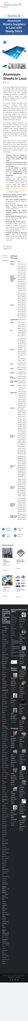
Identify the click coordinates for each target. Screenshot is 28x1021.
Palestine (4, 912)
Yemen (4, 927)
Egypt (3, 898)
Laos (9, 248)
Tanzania (4, 681)
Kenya (3, 654)
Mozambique (5, 658)
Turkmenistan (5, 943)
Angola (6, 628)
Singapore (5, 939)
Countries (17, 977)
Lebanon (4, 905)
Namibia (4, 663)
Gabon (4, 647)
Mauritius (4, 661)
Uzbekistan (5, 884)
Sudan (3, 674)
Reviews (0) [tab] (5, 260)
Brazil (3, 712)
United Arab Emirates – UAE (5, 923)
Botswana (4, 630)
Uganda (4, 683)
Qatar (3, 914)
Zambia (4, 687)
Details (5, 570)
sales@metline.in (15, 652)
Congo (4, 645)
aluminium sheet (17, 105)
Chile (3, 725)
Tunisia (4, 918)
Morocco (4, 909)
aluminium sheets (13, 96)
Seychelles (5, 869)
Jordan (4, 901)
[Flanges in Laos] (21, 581)
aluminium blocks (13, 192)
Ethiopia (4, 639)
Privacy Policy (11, 977)
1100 (10, 181)
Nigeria (4, 667)
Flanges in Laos (21, 589)
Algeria (6, 894)
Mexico (4, 756)
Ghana (3, 652)
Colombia (4, 727)
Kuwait (4, 903)
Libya (3, 907)
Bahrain (4, 896)
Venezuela (5, 796)
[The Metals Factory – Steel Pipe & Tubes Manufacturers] (11, 2)
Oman (3, 910)
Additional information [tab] (5, 256)
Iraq (3, 899)
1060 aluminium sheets (17, 181)
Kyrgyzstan (5, 843)
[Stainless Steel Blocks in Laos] (21, 553)
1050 (7, 181)
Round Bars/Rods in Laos (6, 561)
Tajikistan (4, 941)
